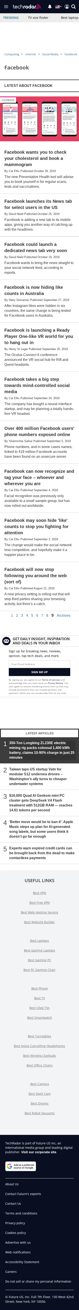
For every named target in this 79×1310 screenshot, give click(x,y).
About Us (12, 1184)
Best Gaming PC (39, 960)
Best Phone (39, 988)
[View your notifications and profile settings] (50, 6)
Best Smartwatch (39, 1017)
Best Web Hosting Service (39, 912)
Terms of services (51, 679)
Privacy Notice (55, 683)
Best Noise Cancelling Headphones (39, 1046)
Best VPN (39, 893)
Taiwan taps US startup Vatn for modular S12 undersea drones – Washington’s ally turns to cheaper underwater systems (38, 776)
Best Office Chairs (40, 1065)
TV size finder (38, 17)
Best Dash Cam (40, 1094)
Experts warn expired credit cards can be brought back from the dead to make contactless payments (42, 853)
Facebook (71, 54)
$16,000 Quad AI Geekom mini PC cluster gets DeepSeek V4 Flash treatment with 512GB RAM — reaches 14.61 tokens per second (40, 802)
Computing (11, 54)
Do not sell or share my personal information (38, 1281)
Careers (11, 1272)
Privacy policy (15, 1223)
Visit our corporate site (38, 1152)
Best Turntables (39, 1036)
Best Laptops (39, 940)
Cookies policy (15, 1233)
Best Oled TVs (39, 1008)
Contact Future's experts (23, 1194)
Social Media (50, 54)
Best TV (39, 998)
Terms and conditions (21, 1213)
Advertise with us (18, 1242)
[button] (73, 6)
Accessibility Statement (22, 1262)
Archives (63, 615)
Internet (30, 54)
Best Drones (39, 1103)
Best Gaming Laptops (39, 950)
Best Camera (39, 1084)
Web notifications (18, 1252)
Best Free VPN (39, 902)
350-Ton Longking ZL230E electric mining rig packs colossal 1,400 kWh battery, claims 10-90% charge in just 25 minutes (41, 750)
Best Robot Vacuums (40, 1113)
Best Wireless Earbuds (39, 1055)
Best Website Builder (39, 922)
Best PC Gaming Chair (39, 970)
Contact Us (13, 1203)
